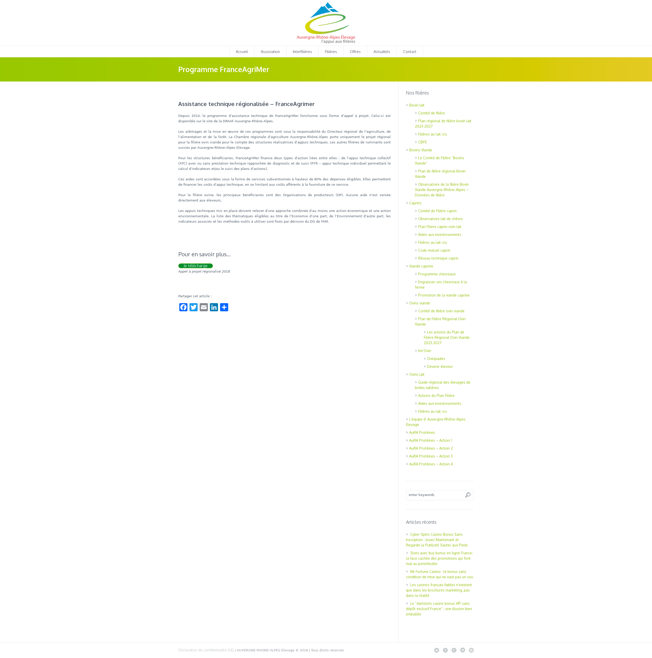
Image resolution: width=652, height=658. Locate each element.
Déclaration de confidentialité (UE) (206, 650)
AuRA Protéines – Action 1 (430, 440)
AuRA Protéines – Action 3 (431, 456)
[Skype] (471, 650)
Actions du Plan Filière (436, 395)
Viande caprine (421, 266)
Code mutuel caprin (434, 250)
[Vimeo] (462, 650)
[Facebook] (445, 650)
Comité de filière (431, 113)
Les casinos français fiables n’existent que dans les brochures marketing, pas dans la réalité (439, 590)
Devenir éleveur (440, 366)
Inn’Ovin (424, 350)
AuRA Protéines (422, 432)
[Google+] (453, 650)
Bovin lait (417, 105)
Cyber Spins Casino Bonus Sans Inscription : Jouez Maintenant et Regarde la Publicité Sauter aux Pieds (437, 539)
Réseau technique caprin (438, 258)
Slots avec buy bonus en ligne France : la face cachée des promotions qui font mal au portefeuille (439, 558)
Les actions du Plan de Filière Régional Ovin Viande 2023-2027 (447, 337)
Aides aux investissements (439, 234)
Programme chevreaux (437, 274)
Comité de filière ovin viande (441, 311)
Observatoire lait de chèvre (440, 219)
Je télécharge (196, 265)
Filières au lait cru (432, 134)
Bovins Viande (420, 150)
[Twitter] (436, 650)
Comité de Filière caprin (437, 211)
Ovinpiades (436, 358)
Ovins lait (417, 374)
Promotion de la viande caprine (444, 295)
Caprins (415, 203)
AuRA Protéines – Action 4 (431, 464)
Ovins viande (419, 303)
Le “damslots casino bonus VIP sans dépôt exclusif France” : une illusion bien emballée (439, 608)
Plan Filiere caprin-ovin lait (439, 226)
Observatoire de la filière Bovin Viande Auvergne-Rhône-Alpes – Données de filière (442, 189)
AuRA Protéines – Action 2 (431, 448)
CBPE (422, 142)
